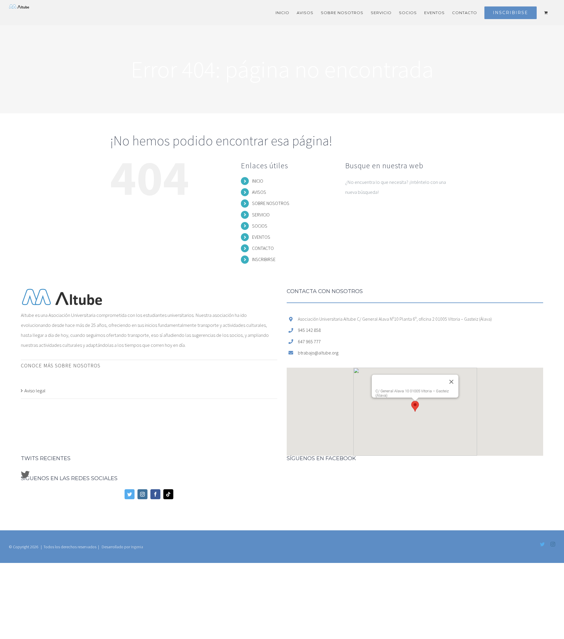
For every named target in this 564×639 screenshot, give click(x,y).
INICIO (257, 181)
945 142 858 (309, 330)
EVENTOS (261, 237)
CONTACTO (263, 248)
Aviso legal (35, 390)
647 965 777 (309, 341)
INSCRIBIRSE (264, 259)
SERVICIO (261, 215)
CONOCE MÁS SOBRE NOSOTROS (60, 365)
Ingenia (137, 546)
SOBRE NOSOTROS (270, 203)
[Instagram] (142, 494)
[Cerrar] (453, 386)
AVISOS (259, 192)
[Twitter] (130, 494)
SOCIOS (259, 226)
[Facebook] (155, 494)
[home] (62, 293)
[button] (415, 406)
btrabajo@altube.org (318, 353)
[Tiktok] (168, 494)
